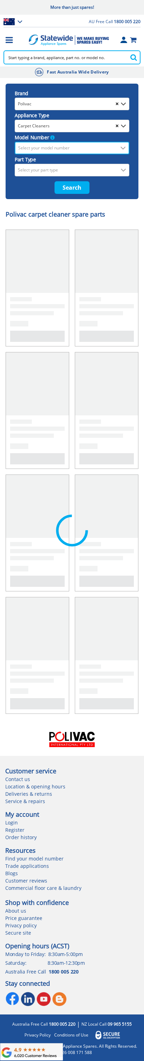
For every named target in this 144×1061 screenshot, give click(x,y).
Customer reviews (26, 880)
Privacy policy (21, 925)
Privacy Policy (37, 1035)
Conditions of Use (71, 1035)
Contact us (17, 779)
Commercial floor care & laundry (43, 888)
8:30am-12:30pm (66, 963)
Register (14, 830)
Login (11, 822)
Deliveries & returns (28, 794)
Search (72, 187)
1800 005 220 (63, 971)
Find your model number (34, 858)
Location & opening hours (35, 786)
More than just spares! (72, 7)
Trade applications (27, 866)
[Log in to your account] (123, 39)
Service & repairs (25, 801)
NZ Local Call (106, 1024)
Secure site (18, 932)
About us (15, 910)
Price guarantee (23, 918)
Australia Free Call (43, 1024)
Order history (21, 837)
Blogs (11, 873)
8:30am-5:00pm (65, 954)
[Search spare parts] (133, 57)
